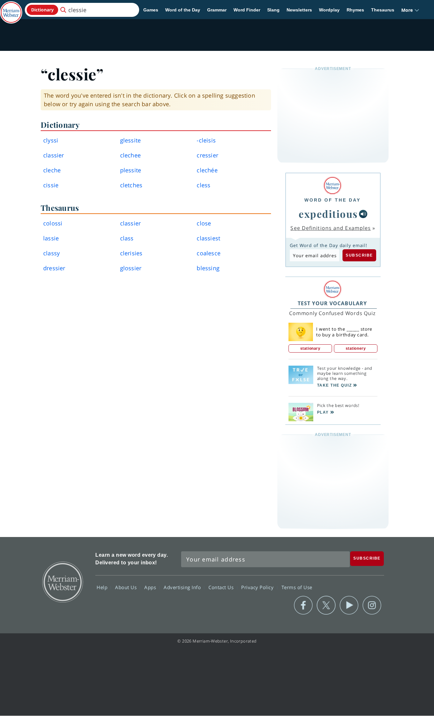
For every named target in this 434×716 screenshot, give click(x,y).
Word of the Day (182, 9)
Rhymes (355, 9)
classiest (208, 238)
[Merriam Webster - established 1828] (11, 7)
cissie (50, 185)
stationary (310, 348)
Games (150, 9)
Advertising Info (183, 587)
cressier (207, 155)
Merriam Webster (62, 581)
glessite (130, 140)
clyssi (50, 140)
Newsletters (299, 9)
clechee (130, 155)
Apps (151, 587)
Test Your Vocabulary (332, 303)
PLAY (323, 412)
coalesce (208, 253)
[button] (410, 10)
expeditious (328, 213)
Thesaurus (382, 9)
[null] (363, 214)
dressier (54, 268)
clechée (207, 170)
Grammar (217, 9)
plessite (130, 170)
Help (103, 587)
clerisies (131, 253)
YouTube (349, 605)
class (127, 238)
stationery (356, 348)
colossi (52, 223)
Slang (273, 9)
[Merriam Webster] (332, 185)
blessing (208, 268)
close (204, 223)
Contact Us (221, 587)
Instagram (372, 605)
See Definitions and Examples (330, 227)
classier (53, 155)
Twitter (326, 605)
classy (51, 253)
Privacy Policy (258, 587)
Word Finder (247, 9)
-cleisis (206, 140)
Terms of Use (296, 587)
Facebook (303, 605)
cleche (52, 170)
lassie (51, 238)
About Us (126, 587)
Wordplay (329, 9)
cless (203, 185)
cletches (131, 185)
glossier (131, 268)
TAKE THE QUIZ (334, 385)
